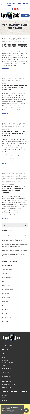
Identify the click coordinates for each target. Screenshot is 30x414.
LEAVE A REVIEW (6, 368)
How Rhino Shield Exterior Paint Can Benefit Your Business (14, 87)
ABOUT (4, 365)
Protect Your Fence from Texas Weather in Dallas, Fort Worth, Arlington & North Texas (15, 245)
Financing (19, 3)
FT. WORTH (5, 400)
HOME (3, 357)
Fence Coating (6, 297)
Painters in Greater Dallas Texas (19, 179)
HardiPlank (5, 301)
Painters (8, 179)
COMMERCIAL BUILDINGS (8, 384)
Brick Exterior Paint (7, 277)
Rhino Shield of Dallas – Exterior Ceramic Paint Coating (13, 133)
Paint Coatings (6, 309)
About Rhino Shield (7, 269)
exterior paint (10, 176)
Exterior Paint (5, 293)
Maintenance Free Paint (8, 126)
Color (3, 281)
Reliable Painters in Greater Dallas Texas (16, 43)
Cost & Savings (6, 285)
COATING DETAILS (6, 376)
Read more (5, 69)
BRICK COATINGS (6, 381)
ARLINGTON (5, 395)
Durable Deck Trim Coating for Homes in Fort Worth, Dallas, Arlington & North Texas (13, 240)
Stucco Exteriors (6, 321)
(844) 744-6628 (11, 3)
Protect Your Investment (8, 313)
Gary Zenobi (7, 38)
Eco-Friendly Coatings (7, 289)
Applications (5, 273)
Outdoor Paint (6, 178)
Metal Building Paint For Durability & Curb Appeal (14, 250)
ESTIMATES (5, 360)
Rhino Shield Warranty (8, 184)
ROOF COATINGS (6, 387)
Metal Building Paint (7, 305)
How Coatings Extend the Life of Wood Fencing (14, 235)
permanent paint (6, 181)
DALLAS (4, 397)
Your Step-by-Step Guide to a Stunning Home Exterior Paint (14, 255)
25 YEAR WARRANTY (7, 362)
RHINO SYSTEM (6, 379)
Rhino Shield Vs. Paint (7, 317)
